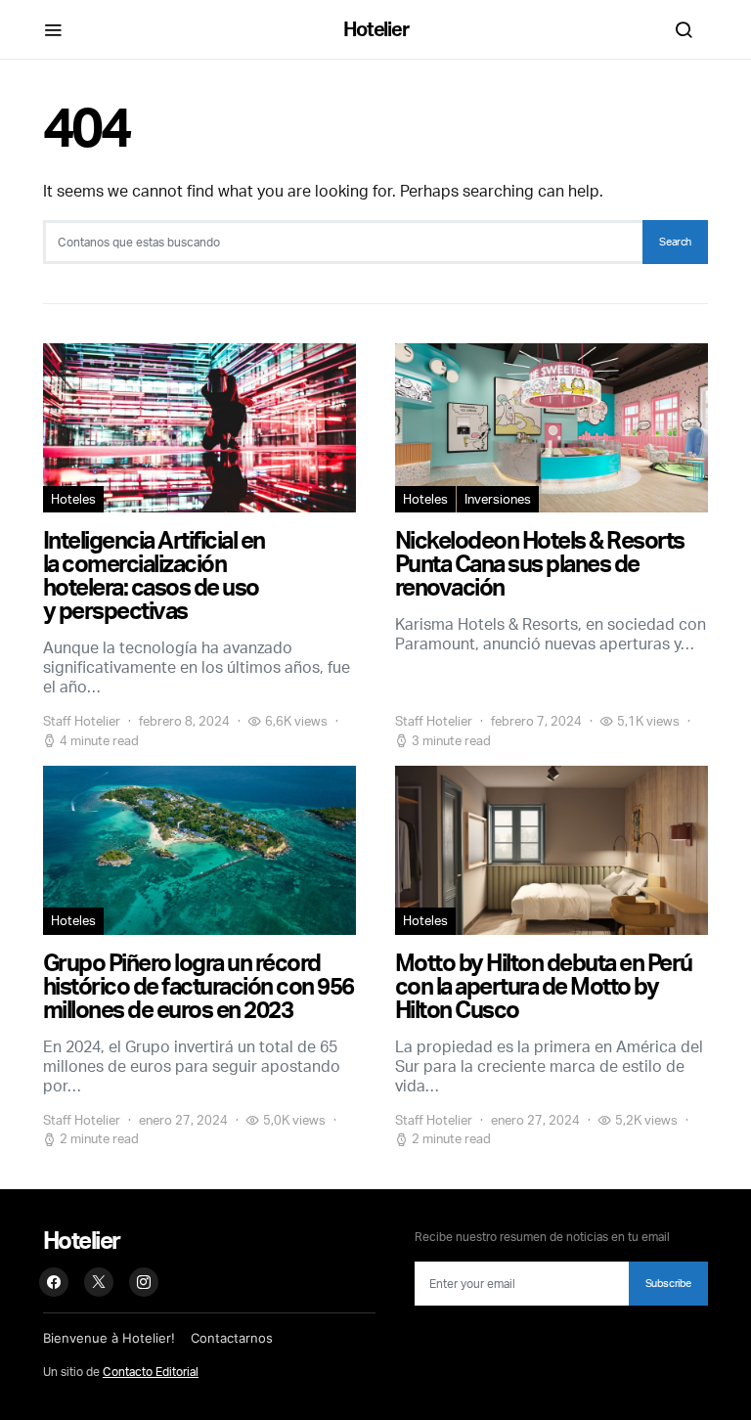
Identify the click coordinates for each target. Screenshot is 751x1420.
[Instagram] (143, 1282)
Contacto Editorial (151, 1371)
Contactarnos (232, 1338)
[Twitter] (98, 1282)
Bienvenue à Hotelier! (109, 1338)
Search (675, 241)
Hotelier (376, 29)
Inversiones (497, 499)
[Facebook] (53, 1282)
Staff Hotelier (81, 721)
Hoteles (73, 499)
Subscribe (668, 1283)
